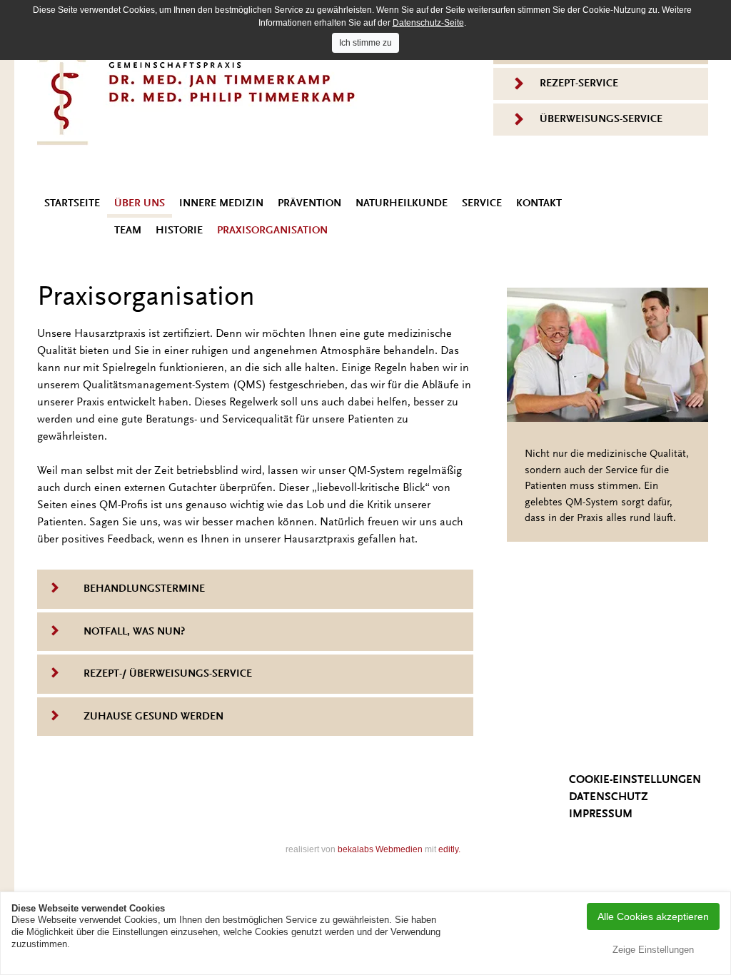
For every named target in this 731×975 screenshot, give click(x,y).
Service (482, 203)
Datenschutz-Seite (428, 23)
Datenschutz (608, 797)
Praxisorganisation (272, 231)
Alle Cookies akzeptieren (653, 916)
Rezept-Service (579, 84)
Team (127, 231)
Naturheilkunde (402, 203)
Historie (179, 231)
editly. (449, 849)
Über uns (139, 203)
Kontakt (539, 203)
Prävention (309, 203)
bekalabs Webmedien (380, 849)
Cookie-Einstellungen (635, 780)
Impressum (600, 814)
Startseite (72, 203)
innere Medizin (221, 203)
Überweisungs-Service (601, 119)
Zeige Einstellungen (653, 949)
